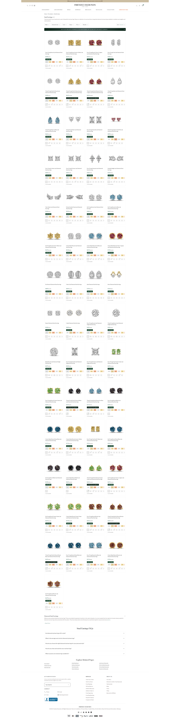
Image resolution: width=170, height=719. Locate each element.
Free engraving (89, 693)
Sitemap (119, 708)
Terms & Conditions (76, 708)
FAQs (108, 690)
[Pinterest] (86, 712)
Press (108, 688)
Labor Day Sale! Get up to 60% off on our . (85, 1)
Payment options (90, 697)
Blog (108, 686)
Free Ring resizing (90, 695)
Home (45, 13)
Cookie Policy (91, 708)
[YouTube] (83, 712)
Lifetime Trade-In (90, 690)
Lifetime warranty (90, 688)
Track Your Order (90, 679)
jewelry (108, 619)
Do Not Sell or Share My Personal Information (105, 708)
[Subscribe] (68, 685)
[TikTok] (81, 712)
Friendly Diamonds (85, 5)
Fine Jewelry (50, 13)
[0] (142, 5)
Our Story (109, 679)
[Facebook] (89, 712)
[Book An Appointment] (34, 5)
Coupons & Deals (90, 699)
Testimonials (109, 684)
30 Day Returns (89, 686)
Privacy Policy (84, 708)
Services (88, 676)
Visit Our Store (89, 681)
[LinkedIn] (91, 712)
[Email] (32, 5)
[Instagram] (78, 712)
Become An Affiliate (111, 693)
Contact (47, 688)
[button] (30, 5)
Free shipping (89, 684)
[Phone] (27, 5)
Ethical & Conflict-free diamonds (114, 681)
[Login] (139, 5)
